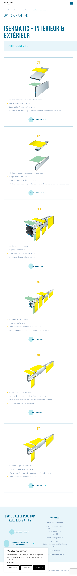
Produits (14, 10)
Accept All (39, 568)
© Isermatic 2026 (65, 570)
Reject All (26, 568)
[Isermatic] (8, 3)
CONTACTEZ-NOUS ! (19, 532)
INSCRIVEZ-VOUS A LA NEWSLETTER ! (19, 543)
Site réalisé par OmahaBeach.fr (50, 570)
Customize (13, 568)
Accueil (6, 10)
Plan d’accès (55, 550)
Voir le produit (37, 120)
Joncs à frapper (25, 10)
